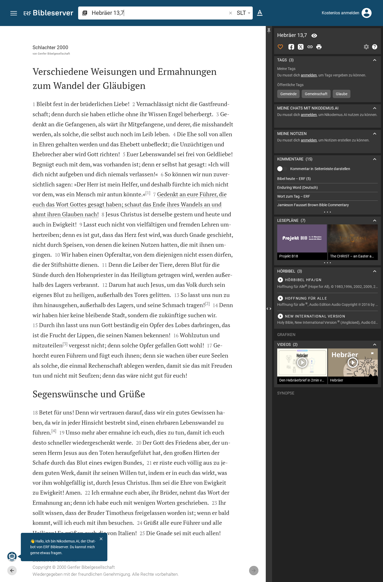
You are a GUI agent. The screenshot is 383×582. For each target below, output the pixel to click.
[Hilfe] (374, 47)
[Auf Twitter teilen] (300, 47)
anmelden (309, 75)
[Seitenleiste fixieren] (269, 30)
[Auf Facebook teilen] (291, 47)
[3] (65, 344)
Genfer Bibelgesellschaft (54, 53)
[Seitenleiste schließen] (269, 308)
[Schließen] (101, 539)
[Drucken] (319, 47)
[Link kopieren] (310, 47)
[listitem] (327, 178)
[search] (159, 13)
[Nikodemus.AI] (12, 556)
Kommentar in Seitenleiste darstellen (320, 169)
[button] (13, 13)
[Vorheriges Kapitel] (12, 570)
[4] (53, 431)
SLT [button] (241, 13)
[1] (147, 193)
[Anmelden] (367, 13)
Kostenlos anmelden (340, 12)
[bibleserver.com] (48, 13)
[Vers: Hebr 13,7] (314, 35)
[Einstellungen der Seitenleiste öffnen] (366, 47)
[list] (327, 191)
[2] (207, 303)
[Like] (280, 47)
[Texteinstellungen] (260, 13)
